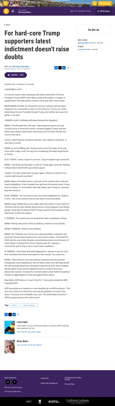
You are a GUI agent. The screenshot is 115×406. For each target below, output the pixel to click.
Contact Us (45, 378)
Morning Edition (29, 305)
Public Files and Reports (49, 383)
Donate (105, 3)
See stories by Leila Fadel (29, 331)
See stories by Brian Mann (29, 345)
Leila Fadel (16, 66)
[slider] (16, 11)
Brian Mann (25, 66)
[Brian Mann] (9, 346)
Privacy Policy (69, 384)
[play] (6, 11)
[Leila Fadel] (9, 327)
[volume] (13, 11)
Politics (7, 25)
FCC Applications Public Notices (73, 378)
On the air (93, 29)
